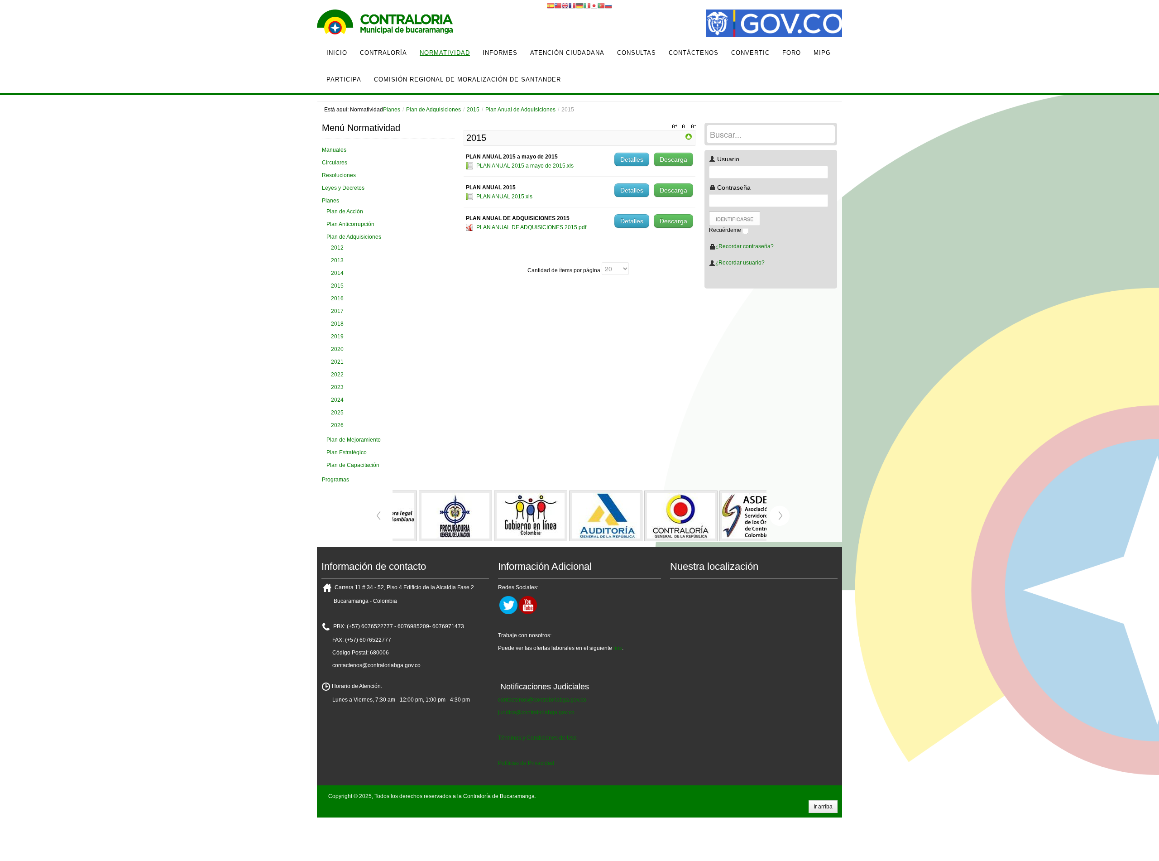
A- (692, 126)
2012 (337, 248)
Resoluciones (339, 175)
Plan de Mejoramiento (353, 440)
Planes (391, 109)
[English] (565, 5)
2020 (337, 349)
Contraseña (733, 187)
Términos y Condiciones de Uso (537, 738)
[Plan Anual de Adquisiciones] (688, 136)
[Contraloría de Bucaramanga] (385, 24)
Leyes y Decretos (343, 188)
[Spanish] (550, 5)
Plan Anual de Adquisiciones (520, 109)
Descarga (673, 159)
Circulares (334, 162)
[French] (572, 5)
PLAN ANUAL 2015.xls (504, 196)
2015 (473, 109)
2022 (337, 374)
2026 (337, 425)
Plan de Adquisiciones (433, 109)
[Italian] (586, 5)
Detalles (631, 159)
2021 (337, 362)
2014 (337, 273)
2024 (337, 400)
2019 (337, 336)
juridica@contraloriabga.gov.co (536, 712)
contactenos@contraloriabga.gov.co (542, 700)
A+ (676, 126)
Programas (335, 479)
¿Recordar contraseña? (744, 246)
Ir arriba (823, 806)
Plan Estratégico (346, 452)
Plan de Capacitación (352, 465)
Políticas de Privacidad (526, 763)
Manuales (334, 150)
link (617, 648)
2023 (337, 387)
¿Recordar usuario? (740, 263)
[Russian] (608, 5)
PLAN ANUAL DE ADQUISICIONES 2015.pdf (531, 227)
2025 (337, 412)
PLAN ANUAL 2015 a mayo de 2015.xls (525, 166)
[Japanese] (594, 5)
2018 (337, 324)
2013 (337, 260)
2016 (337, 298)
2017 (337, 311)
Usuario (727, 159)
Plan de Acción (344, 211)
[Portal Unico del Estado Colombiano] (774, 24)
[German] (579, 5)
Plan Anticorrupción (350, 224)
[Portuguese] (601, 5)
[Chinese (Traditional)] (557, 5)
